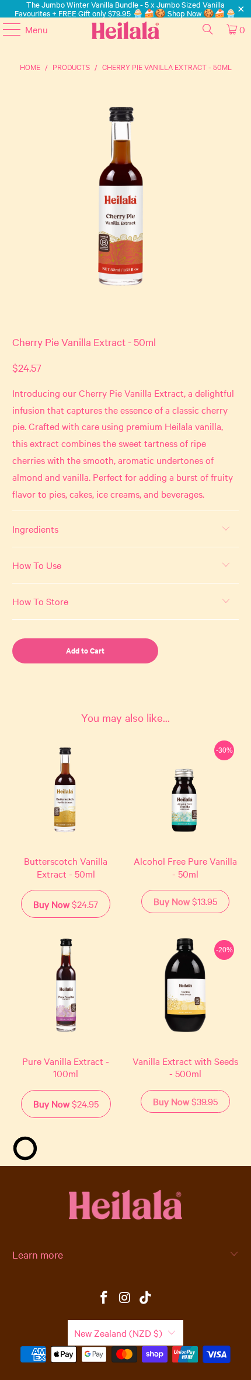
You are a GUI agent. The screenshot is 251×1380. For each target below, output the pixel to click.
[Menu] (6, 29)
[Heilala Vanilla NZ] (126, 29)
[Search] (208, 29)
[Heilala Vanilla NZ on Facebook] (104, 1298)
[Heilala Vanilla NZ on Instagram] (125, 1298)
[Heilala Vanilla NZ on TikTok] (146, 1298)
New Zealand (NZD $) (118, 1332)
